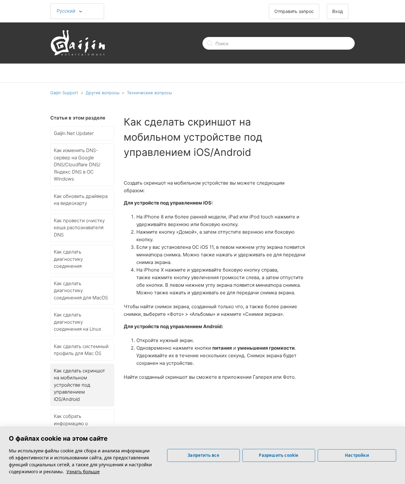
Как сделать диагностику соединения (68, 259)
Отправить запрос (294, 11)
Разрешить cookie (278, 455)
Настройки (357, 455)
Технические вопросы (149, 92)
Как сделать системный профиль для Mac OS (81, 350)
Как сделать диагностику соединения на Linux (77, 322)
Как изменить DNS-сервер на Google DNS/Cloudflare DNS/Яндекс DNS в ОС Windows (77, 164)
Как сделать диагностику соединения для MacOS (81, 290)
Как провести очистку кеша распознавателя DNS (79, 227)
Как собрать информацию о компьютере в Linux (76, 423)
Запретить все (203, 455)
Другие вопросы (102, 92)
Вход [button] (337, 11)
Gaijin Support (64, 92)
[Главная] (77, 54)
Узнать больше (83, 472)
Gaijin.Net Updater (74, 133)
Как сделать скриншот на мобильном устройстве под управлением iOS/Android (79, 385)
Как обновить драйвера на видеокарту (81, 199)
